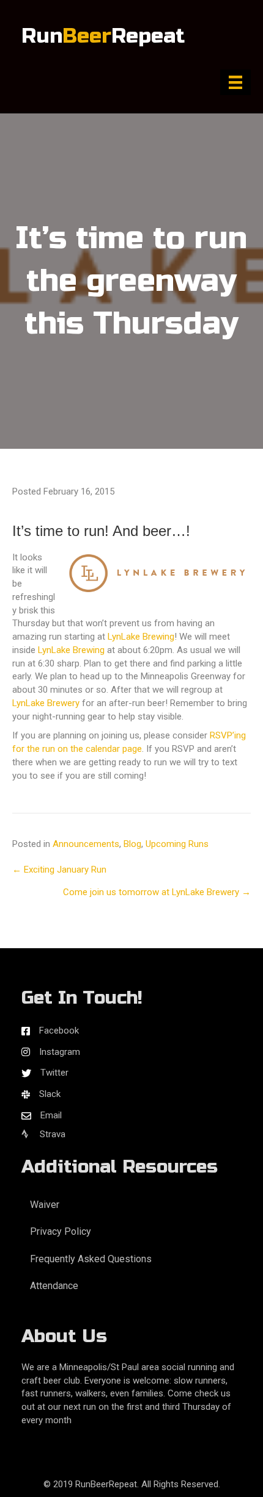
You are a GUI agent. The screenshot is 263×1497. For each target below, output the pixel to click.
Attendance (54, 1286)
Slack (50, 1093)
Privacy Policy (60, 1231)
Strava (51, 1134)
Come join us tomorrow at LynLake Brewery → (157, 892)
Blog (132, 843)
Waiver (44, 1204)
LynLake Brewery (46, 703)
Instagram (59, 1051)
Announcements (86, 843)
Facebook (59, 1030)
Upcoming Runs (177, 843)
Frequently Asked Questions (91, 1259)
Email (51, 1115)
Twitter (54, 1072)
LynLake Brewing (141, 636)
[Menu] (235, 82)
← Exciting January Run (59, 869)
